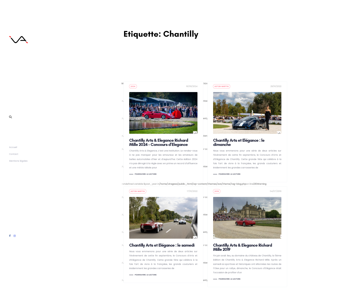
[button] (10, 117)
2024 (133, 86)
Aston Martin (222, 86)
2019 (217, 191)
